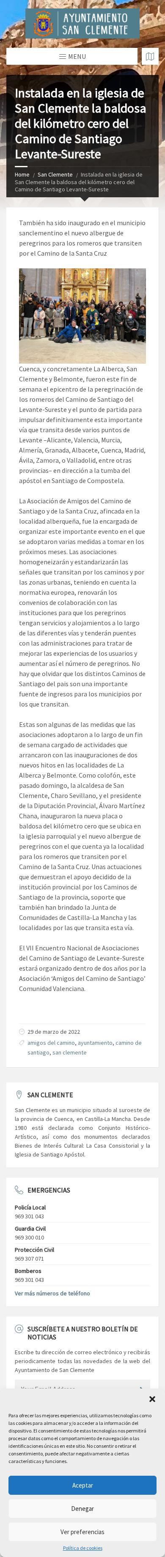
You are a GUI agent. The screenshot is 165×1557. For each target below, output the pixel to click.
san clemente (69, 1052)
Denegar (82, 1509)
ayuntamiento (95, 1042)
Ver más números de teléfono (52, 1293)
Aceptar (82, 1485)
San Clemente (55, 174)
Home (22, 174)
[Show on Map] (150, 56)
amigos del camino (51, 1042)
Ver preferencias (82, 1532)
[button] (152, 1399)
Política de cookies (82, 1548)
